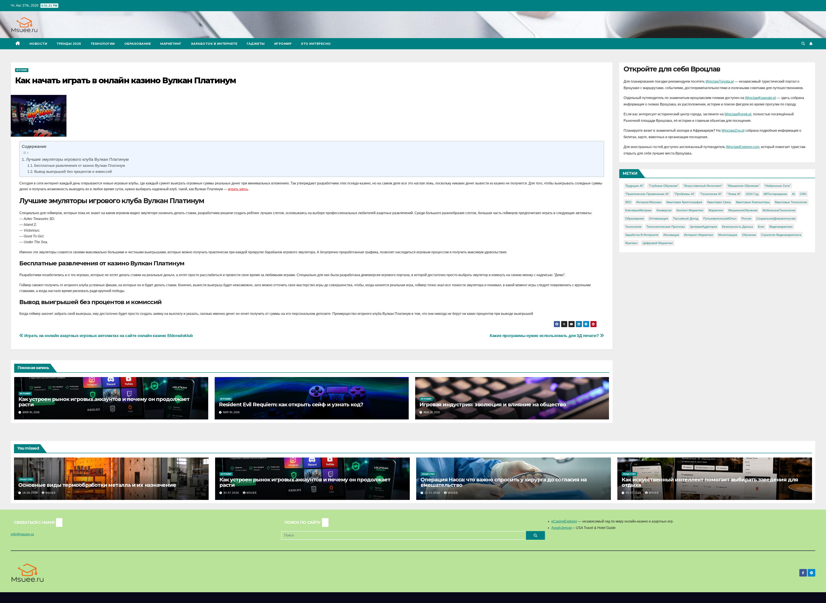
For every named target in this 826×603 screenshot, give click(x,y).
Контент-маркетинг (690, 210)
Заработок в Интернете (214, 44)
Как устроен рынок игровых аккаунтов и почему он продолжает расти (103, 402)
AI (793, 194)
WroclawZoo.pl (732, 130)
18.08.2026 (30, 492)
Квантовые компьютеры (753, 202)
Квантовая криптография (684, 202)
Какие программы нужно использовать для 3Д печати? (545, 335)
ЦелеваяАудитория (703, 226)
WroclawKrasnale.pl (760, 98)
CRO (803, 194)
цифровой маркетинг (658, 243)
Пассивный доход (685, 218)
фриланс (631, 243)
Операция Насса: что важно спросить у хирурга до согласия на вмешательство (504, 482)
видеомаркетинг (781, 226)
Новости (38, 44)
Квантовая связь (719, 202)
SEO (628, 202)
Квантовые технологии (791, 202)
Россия (746, 218)
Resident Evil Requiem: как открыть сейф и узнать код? (291, 404)
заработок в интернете (641, 235)
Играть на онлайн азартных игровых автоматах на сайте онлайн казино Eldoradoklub (108, 335)
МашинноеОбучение (743, 210)
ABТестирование (775, 194)
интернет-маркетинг (698, 235)
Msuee (50, 492)
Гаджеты (256, 44)
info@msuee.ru (22, 534)
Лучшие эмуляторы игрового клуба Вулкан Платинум (77, 159)
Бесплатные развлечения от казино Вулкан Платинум (79, 165)
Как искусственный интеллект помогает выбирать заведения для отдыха (710, 482)
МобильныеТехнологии (779, 210)
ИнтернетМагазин (648, 202)
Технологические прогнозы (665, 226)
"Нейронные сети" (777, 185)
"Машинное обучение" (743, 185)
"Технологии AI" (711, 194)
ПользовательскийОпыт (720, 218)
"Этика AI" (734, 194)
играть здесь (238, 189)
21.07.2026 (433, 492)
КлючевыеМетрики (638, 210)
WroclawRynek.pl (737, 114)
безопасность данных (737, 226)
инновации (671, 235)
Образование (137, 44)
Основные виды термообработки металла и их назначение (97, 485)
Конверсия (664, 210)
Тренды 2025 (69, 44)
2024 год (752, 194)
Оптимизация (658, 218)
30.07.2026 (231, 492)
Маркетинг (171, 44)
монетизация (727, 235)
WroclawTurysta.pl (720, 81)
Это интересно (316, 44)
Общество (26, 479)
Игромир (283, 44)
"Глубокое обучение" (663, 185)
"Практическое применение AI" (647, 194)
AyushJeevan (561, 528)
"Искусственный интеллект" (702, 185)
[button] (803, 43)
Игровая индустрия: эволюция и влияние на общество (492, 404)
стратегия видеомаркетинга (781, 235)
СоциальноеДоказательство (776, 218)
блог (761, 226)
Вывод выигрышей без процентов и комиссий (73, 171)
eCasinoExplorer (564, 521)
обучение (749, 235)
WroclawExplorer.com (742, 147)
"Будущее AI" (634, 185)
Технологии (103, 44)
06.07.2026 (634, 492)
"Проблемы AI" (684, 194)
